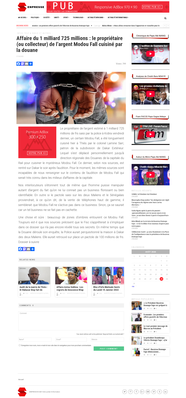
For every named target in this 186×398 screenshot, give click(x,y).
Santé (56, 17)
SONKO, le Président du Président (144, 194)
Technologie (78, 17)
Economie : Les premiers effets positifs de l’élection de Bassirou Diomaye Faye (155, 317)
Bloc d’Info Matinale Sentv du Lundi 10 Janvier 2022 (106, 288)
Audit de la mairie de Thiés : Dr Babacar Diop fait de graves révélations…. (33, 288)
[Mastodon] (22, 64)
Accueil (23, 17)
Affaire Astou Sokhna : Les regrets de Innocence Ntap (70, 288)
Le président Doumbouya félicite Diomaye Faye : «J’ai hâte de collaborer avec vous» (155, 341)
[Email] (27, 64)
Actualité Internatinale (117, 17)
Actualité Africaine (95, 17)
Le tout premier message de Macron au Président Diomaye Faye (156, 328)
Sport (65, 17)
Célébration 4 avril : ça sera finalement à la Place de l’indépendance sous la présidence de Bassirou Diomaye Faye (150, 234)
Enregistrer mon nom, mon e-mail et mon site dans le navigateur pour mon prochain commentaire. (56, 345)
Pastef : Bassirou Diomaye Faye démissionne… (155, 350)
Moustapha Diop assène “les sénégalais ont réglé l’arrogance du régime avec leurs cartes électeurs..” (150, 202)
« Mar (133, 286)
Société (46, 17)
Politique (35, 17)
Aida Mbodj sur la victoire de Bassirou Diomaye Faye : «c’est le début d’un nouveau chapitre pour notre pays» (150, 223)
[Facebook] (18, 64)
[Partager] (31, 64)
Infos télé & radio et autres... (35, 33)
